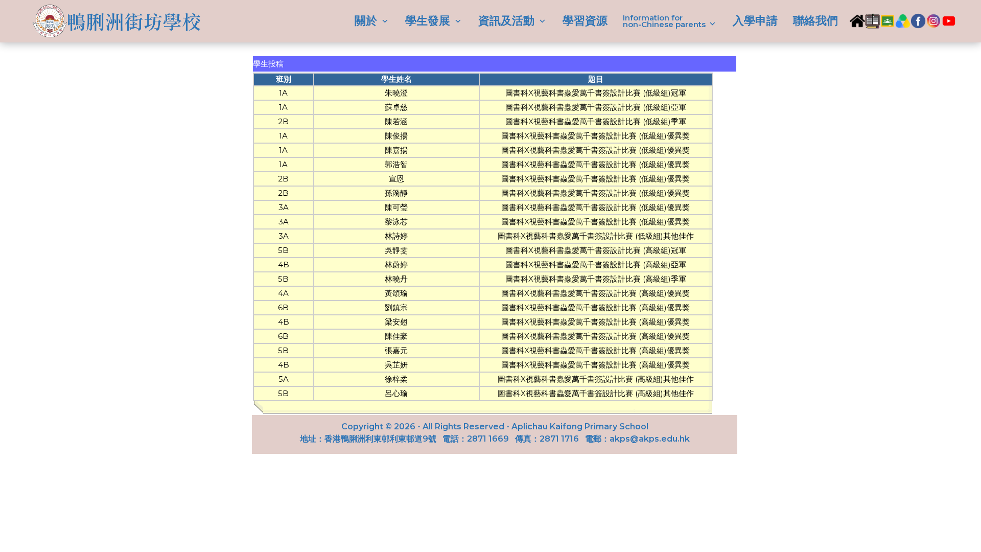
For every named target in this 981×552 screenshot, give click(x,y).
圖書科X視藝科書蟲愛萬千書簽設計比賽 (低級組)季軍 (595, 121)
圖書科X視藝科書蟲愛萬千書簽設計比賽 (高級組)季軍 (595, 279)
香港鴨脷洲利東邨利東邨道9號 (380, 439)
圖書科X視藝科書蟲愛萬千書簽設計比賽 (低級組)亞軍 (595, 107)
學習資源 (585, 21)
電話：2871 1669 (475, 439)
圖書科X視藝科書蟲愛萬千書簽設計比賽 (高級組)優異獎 (595, 293)
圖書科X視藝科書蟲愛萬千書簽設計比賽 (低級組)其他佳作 (596, 236)
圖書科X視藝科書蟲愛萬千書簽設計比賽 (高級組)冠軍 (595, 250)
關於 (367, 21)
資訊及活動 (508, 21)
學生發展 (429, 21)
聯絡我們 (815, 21)
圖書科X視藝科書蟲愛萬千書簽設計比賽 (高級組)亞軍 (595, 264)
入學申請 (755, 21)
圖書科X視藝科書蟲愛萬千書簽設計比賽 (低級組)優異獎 (595, 136)
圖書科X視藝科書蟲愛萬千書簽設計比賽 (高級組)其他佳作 (596, 379)
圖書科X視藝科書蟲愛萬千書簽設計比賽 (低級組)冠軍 (595, 93)
